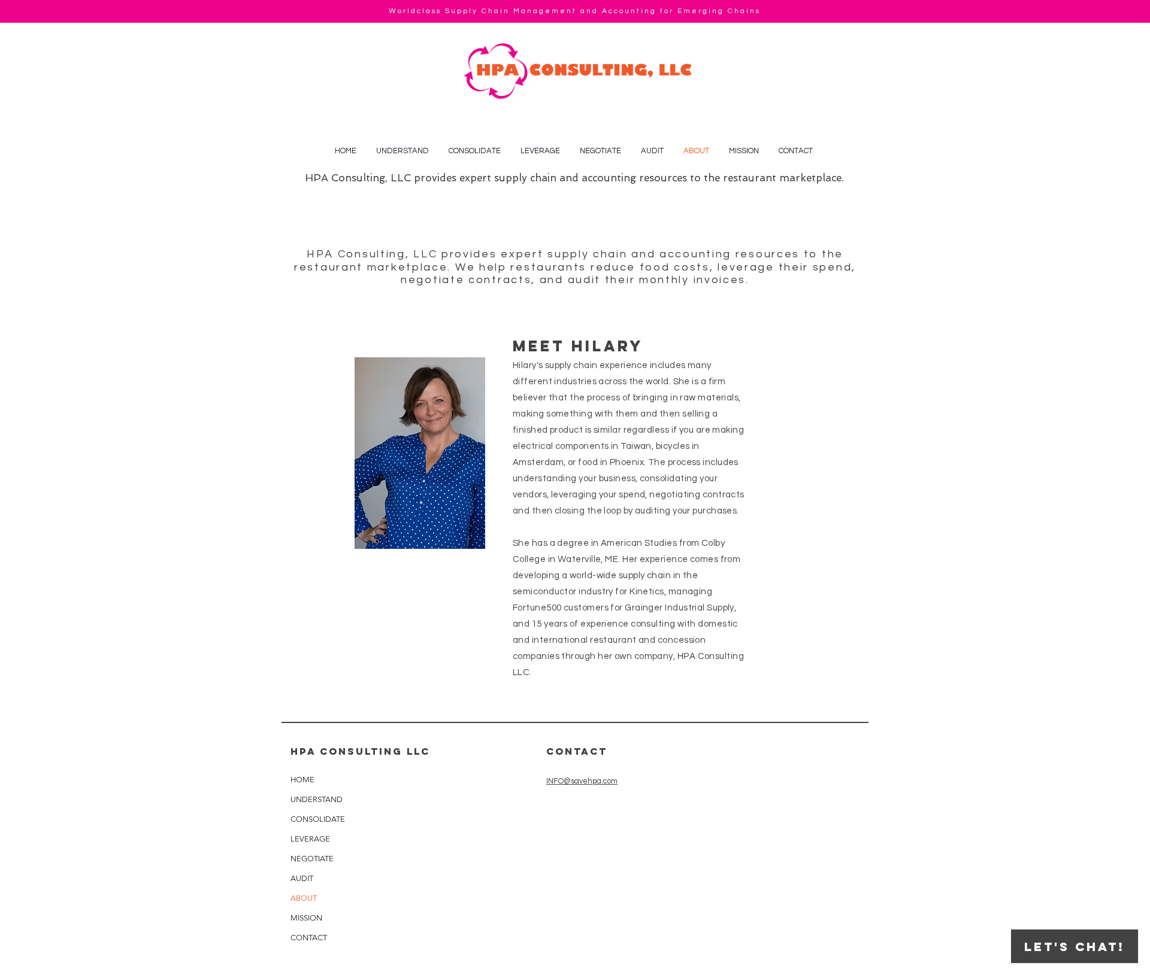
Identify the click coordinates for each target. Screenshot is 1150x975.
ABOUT (303, 898)
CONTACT (308, 937)
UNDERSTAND (316, 799)
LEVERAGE (310, 838)
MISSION (306, 917)
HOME (302, 779)
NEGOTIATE (312, 858)
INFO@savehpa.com (582, 781)
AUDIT (301, 878)
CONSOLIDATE (317, 819)
